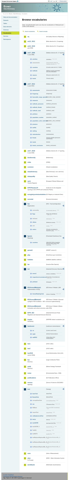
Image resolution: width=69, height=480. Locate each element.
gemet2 (30, 250)
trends (34, 78)
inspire (29, 319)
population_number (37, 117)
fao (28, 204)
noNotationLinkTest (37, 416)
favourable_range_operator (39, 97)
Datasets (5, 20)
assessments (36, 90)
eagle (33, 334)
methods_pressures (37, 104)
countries (35, 67)
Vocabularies (7, 33)
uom (29, 453)
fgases (29, 236)
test (28, 389)
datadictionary (32, 171)
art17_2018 (31, 151)
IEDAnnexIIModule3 (34, 299)
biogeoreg (35, 93)
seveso (29, 382)
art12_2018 (31, 46)
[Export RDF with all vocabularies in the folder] (63, 55)
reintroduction (36, 134)
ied (28, 269)
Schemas (6, 29)
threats (34, 137)
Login (51, 1)
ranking (34, 131)
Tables (5, 23)
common (30, 167)
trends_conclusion (37, 145)
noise (29, 373)
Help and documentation (10, 17)
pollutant (34, 281)
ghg (28, 255)
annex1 (34, 273)
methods (34, 70)
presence (34, 124)
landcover (30, 326)
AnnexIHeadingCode (38, 294)
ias (28, 264)
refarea (34, 222)
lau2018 (30, 353)
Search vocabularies (30, 31)
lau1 (28, 344)
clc (33, 330)
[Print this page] (54, 1)
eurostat (30, 199)
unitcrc (34, 229)
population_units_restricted (39, 121)
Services (5, 36)
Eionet (10, 13)
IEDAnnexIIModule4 (34, 306)
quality (34, 127)
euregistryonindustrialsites (36, 194)
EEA (10, 1)
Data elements (7, 26)
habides (30, 259)
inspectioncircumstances (39, 277)
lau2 (28, 348)
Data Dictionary (17, 13)
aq (28, 36)
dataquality (31, 176)
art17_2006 (31, 53)
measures (35, 100)
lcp (28, 360)
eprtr (29, 181)
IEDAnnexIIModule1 (34, 287)
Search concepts (43, 31)
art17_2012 (31, 84)
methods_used (36, 110)
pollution (34, 114)
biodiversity (31, 157)
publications (31, 378)
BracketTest (35, 397)
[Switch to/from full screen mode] (57, 1)
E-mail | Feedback (8, 474)
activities (34, 59)
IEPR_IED (30, 313)
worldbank (31, 465)
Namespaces (7, 39)
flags (33, 214)
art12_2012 (31, 41)
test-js (34, 419)
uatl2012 (34, 337)
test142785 (35, 423)
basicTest (35, 393)
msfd (29, 366)
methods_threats (37, 107)
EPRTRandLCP (32, 188)
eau (33, 404)
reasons (34, 75)
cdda (29, 162)
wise (29, 458)
